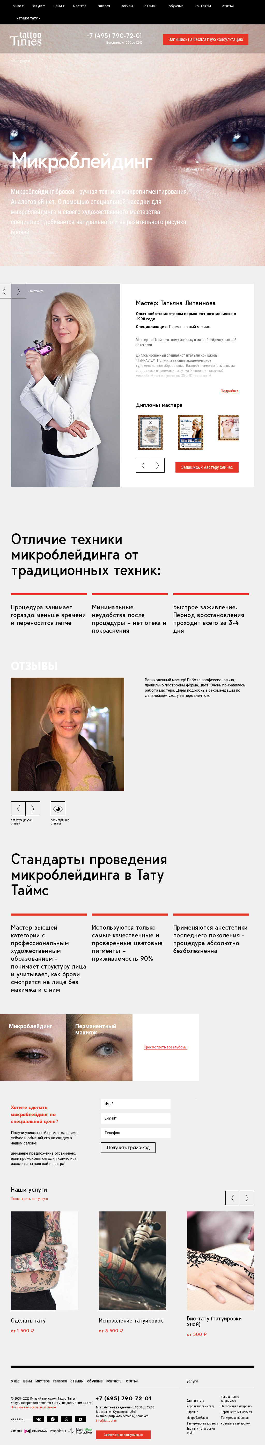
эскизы (127, 6)
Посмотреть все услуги (29, 1199)
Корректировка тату (200, 1406)
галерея (104, 6)
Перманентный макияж (236, 1412)
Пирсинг (192, 1412)
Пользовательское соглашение (33, 1407)
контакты (203, 6)
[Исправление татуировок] (132, 1260)
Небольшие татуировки (236, 1406)
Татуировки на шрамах (202, 1423)
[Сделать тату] (44, 1260)
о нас (17, 6)
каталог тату (27, 18)
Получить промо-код (128, 1147)
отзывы (150, 6)
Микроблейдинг (197, 1418)
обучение (176, 6)
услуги (37, 6)
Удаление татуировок (235, 1423)
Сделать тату (28, 1320)
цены (58, 6)
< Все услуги (20, 60)
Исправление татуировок (131, 1320)
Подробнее (230, 391)
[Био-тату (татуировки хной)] (220, 1260)
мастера (79, 6)
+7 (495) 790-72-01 (114, 35)
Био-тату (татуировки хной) (214, 1321)
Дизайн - (17, 1431)
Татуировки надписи (235, 1418)
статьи (228, 6)
